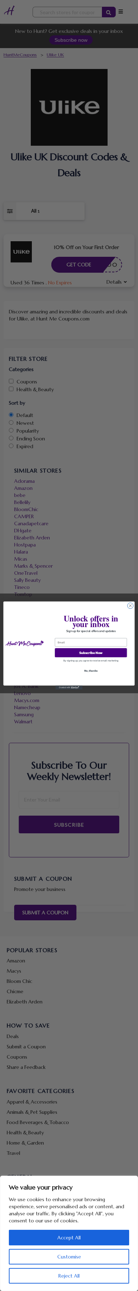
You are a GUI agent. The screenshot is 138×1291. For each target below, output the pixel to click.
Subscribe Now (91, 652)
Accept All (69, 1237)
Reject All (69, 1276)
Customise (69, 1257)
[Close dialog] (130, 606)
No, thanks (91, 671)
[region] (69, 1233)
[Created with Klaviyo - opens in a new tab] (69, 687)
